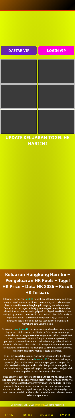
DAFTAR (27, 415)
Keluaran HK (40, 359)
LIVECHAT (66, 415)
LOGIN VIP (56, 50)
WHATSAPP (46, 415)
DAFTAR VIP (18, 50)
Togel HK (28, 299)
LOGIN (9, 415)
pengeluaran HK (21, 329)
